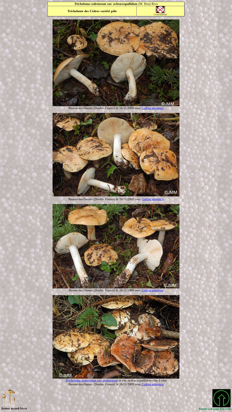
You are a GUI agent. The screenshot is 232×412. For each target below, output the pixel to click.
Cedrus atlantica (152, 108)
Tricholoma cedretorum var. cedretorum (91, 380)
